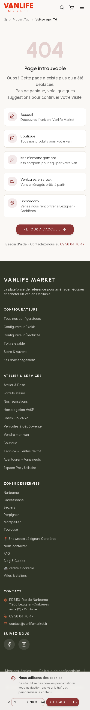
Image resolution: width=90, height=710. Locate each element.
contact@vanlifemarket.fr (28, 624)
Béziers (9, 507)
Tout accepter (63, 702)
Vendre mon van (16, 434)
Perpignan (11, 515)
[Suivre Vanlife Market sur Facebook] (9, 644)
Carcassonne (14, 500)
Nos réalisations (16, 401)
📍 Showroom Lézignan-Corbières (30, 539)
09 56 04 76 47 (72, 244)
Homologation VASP (19, 410)
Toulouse (11, 529)
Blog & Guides (14, 561)
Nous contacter (15, 546)
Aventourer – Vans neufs (22, 459)
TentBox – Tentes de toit (22, 451)
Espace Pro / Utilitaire (20, 468)
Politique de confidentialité (59, 671)
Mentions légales (18, 671)
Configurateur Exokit (19, 327)
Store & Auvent (15, 352)
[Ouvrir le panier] (71, 7)
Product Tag (21, 19)
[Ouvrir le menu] (81, 7)
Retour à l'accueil (42, 229)
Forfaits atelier (14, 393)
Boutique (10, 443)
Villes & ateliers (15, 575)
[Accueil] (5, 19)
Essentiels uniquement (28, 702)
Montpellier (12, 522)
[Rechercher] (62, 7)
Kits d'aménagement (19, 360)
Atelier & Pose (14, 385)
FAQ (7, 553)
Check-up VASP (16, 418)
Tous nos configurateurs (22, 318)
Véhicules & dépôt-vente (23, 426)
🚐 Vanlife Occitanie (19, 568)
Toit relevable (14, 343)
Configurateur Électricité (22, 335)
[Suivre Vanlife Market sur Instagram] (24, 644)
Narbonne (11, 493)
